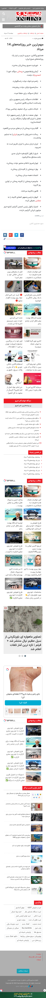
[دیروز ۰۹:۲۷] (36, 796)
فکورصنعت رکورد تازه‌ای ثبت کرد (21, 846)
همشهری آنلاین (29, 16)
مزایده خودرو (21, 920)
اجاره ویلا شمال (16, 912)
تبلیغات (39, 960)
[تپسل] (1, 990)
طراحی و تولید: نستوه (22, 986)
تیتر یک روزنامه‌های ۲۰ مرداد (32, 470)
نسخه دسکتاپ (23, 971)
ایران (15, 134)
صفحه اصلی (40, 33)
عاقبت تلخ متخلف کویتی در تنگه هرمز (28, 424)
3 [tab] (19, 656)
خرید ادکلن (37, 916)
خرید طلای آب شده (35, 920)
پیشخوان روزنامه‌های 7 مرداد (32, 457)
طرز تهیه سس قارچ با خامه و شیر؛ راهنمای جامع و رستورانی (18, 868)
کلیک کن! (23, 702)
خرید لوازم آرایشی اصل (23, 916)
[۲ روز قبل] (36, 817)
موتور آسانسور (20, 907)
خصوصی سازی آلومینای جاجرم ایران (19, 825)
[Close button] (44, 990)
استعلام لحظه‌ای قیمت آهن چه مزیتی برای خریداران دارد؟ (18, 815)
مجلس (38, 200)
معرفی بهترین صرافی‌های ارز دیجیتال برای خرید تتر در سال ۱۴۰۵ (18, 794)
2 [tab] (22, 656)
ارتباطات (32, 33)
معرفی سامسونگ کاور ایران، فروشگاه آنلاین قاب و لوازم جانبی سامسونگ (17, 888)
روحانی (20, 71)
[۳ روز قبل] (36, 869)
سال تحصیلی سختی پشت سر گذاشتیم (27, 26)
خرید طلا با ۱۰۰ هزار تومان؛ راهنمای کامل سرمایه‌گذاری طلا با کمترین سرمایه (18, 878)
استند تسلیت (36, 924)
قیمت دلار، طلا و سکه (35, 957)
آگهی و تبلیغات (12, 8)
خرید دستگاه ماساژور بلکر (33, 912)
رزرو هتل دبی (36, 940)
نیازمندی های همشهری (24, 8)
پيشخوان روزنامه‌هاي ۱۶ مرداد (31, 474)
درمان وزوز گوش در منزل (23, 856)
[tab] (23, 400)
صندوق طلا (37, 932)
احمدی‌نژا (37, 75)
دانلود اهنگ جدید (11, 936)
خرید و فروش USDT (34, 907)
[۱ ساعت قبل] (23, 619)
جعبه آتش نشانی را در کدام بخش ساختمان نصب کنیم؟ (18, 805)
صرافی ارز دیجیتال (13, 928)
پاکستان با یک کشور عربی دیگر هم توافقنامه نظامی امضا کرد (22, 434)
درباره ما (39, 954)
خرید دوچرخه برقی (13, 924)
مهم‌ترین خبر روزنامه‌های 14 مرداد (25, 47)
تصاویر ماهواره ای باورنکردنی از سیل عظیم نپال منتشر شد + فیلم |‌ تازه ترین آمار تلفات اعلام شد (23, 643)
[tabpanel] (23, 630)
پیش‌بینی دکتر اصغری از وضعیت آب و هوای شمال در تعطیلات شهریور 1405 (17, 836)
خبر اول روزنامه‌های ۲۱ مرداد (32, 467)
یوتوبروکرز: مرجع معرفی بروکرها (30, 936)
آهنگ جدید (25, 924)
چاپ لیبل (38, 928)
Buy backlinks (27, 928)
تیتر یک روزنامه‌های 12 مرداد (32, 460)
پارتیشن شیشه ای (25, 932)
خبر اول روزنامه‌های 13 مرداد (32, 464)
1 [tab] (25, 656)
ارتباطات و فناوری (22, 33)
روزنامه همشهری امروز (38, 8)
